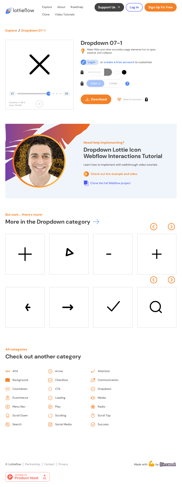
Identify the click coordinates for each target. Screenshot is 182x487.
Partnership (32, 464)
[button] (153, 226)
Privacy (63, 464)
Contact (49, 464)
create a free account (119, 62)
